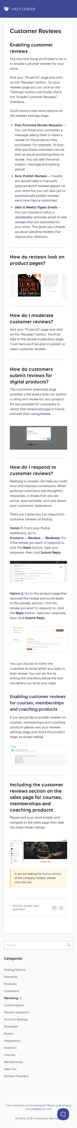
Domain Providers (16, 1076)
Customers (11, 991)
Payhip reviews (51, 874)
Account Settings (16, 1019)
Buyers (8, 1033)
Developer (11, 1026)
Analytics (10, 1048)
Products (10, 984)
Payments (11, 977)
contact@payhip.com (39, 1109)
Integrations (12, 1040)
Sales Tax (10, 1069)
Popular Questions (16, 1012)
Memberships (13, 1062)
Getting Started (14, 970)
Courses (9, 1055)
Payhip (22, 1118)
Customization (14, 1005)
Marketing (11, 998)
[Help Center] (23, 11)
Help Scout (55, 1118)
